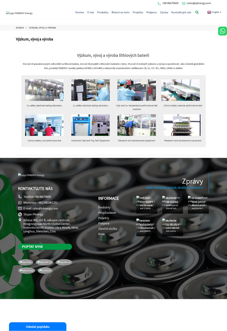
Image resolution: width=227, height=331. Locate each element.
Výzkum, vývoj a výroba (42, 27)
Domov (79, 12)
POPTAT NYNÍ (32, 247)
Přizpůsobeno (107, 213)
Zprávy (164, 12)
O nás (90, 12)
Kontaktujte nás (181, 12)
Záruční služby (107, 229)
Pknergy (38, 214)
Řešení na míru (120, 12)
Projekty (138, 12)
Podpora (151, 12)
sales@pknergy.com (199, 3)
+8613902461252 (47, 203)
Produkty (102, 12)
